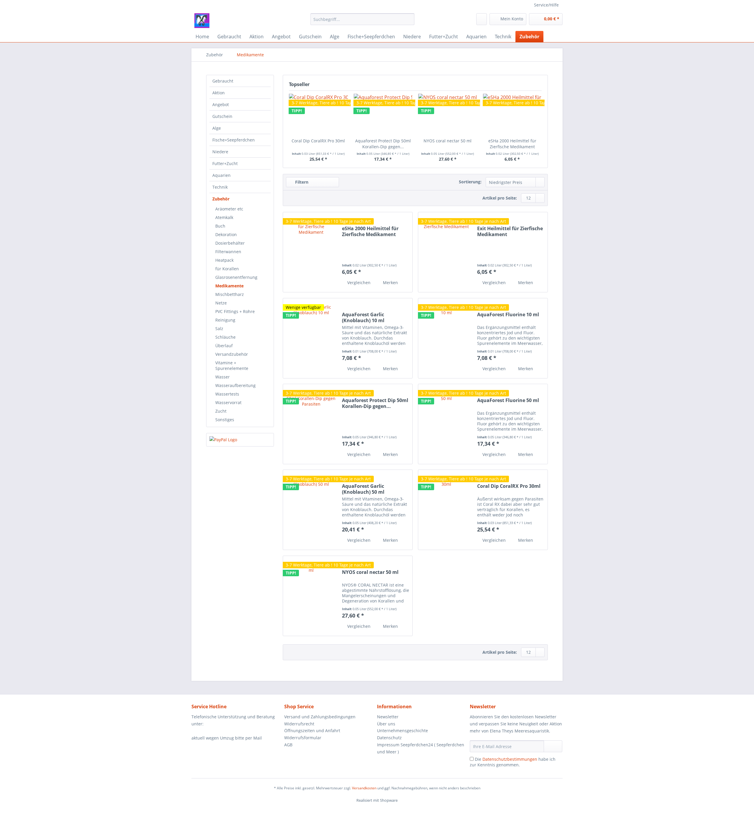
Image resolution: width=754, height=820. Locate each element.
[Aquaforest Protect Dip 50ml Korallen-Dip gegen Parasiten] (311, 424)
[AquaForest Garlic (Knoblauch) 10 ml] (311, 338)
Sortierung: (470, 182)
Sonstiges (224, 419)
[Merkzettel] (481, 19)
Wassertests (227, 394)
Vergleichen (358, 282)
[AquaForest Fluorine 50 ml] (446, 424)
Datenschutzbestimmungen (509, 759)
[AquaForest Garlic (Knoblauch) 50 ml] (311, 510)
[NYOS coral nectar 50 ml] (311, 596)
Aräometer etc (229, 209)
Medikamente (229, 286)
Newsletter (388, 716)
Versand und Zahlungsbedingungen (319, 716)
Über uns (386, 724)
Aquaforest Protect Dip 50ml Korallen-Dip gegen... (383, 143)
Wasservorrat (228, 402)
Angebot (220, 104)
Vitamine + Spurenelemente (231, 365)
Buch (220, 226)
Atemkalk (224, 217)
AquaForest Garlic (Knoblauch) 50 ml (363, 489)
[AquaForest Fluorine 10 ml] (446, 338)
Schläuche (225, 337)
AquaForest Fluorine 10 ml (508, 315)
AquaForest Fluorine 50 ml (508, 400)
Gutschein (222, 116)
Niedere (220, 151)
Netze (221, 303)
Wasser (222, 377)
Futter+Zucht (225, 163)
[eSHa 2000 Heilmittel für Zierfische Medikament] (512, 114)
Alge (216, 128)
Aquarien (221, 175)
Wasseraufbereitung (235, 385)
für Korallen (227, 268)
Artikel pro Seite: (499, 198)
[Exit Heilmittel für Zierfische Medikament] (446, 252)
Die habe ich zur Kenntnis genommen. (512, 762)
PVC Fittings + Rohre (235, 311)
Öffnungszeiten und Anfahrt (312, 730)
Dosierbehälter (230, 243)
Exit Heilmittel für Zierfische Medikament (510, 231)
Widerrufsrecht (299, 724)
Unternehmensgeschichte (402, 730)
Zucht (220, 411)
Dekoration (226, 234)
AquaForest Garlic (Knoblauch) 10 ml (363, 317)
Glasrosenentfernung (236, 277)
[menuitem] (362, 22)
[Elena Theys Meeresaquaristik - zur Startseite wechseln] (201, 20)
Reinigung (225, 320)
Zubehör (220, 199)
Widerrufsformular (302, 737)
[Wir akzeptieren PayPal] (240, 439)
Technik (220, 187)
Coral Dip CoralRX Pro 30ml (318, 141)
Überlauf (224, 345)
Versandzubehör (231, 354)
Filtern (301, 182)
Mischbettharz (229, 294)
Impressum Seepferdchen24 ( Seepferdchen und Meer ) (420, 748)
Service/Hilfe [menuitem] (546, 5)
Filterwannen (228, 251)
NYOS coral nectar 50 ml (448, 141)
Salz (219, 328)
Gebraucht (222, 81)
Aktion (218, 92)
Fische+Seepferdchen (233, 140)
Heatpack (224, 260)
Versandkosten (364, 788)
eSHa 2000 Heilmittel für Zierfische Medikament (512, 143)
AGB (288, 744)
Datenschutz (389, 737)
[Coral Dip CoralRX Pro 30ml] (446, 510)
